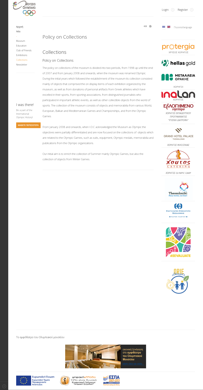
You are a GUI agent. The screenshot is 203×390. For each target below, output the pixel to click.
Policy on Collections (65, 37)
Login (165, 10)
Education (21, 45)
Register (183, 10)
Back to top (4, 386)
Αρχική (19, 26)
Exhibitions (21, 55)
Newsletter (21, 64)
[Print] (150, 26)
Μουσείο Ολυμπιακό (30, 8)
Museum (20, 40)
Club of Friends (24, 50)
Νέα (18, 31)
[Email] (145, 26)
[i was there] (28, 127)
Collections (21, 59)
